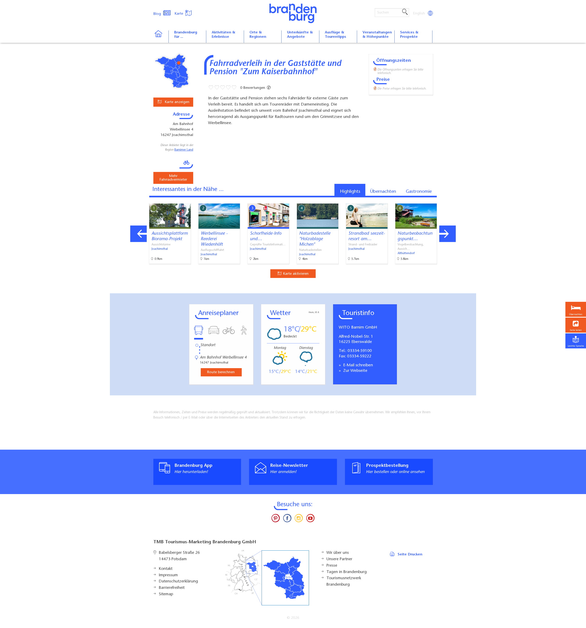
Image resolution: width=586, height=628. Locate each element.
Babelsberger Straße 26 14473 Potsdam (179, 556)
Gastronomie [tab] (419, 191)
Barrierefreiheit (171, 588)
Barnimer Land (183, 150)
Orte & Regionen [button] (258, 35)
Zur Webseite (354, 371)
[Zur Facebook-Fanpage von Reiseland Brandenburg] (287, 519)
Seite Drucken (410, 554)
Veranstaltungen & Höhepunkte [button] (377, 35)
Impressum (168, 575)
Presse (331, 566)
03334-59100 (359, 351)
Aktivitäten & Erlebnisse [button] (223, 35)
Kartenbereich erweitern (449, 199)
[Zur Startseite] (160, 36)
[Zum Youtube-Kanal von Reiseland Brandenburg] (310, 519)
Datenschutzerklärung (178, 581)
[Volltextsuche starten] (405, 12)
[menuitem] (419, 13)
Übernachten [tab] (383, 191)
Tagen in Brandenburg (346, 572)
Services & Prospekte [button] (409, 35)
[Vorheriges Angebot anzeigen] (138, 234)
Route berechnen (221, 372)
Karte (179, 14)
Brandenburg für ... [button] (185, 35)
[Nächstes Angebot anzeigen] (447, 234)
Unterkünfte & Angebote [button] (300, 35)
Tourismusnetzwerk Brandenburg (343, 581)
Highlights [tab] (350, 191)
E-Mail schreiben (357, 365)
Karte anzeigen (176, 102)
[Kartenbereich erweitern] (471, 200)
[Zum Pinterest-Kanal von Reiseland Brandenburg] (275, 519)
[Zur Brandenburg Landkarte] (267, 578)
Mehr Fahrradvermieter (173, 178)
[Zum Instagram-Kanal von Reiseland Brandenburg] (298, 519)
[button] (575, 325)
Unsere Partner (339, 559)
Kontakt (165, 569)
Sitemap (166, 594)
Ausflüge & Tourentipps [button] (335, 35)
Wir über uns (337, 553)
